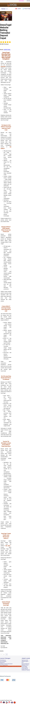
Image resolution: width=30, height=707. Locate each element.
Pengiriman (2, 662)
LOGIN (3, 12)
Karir (23, 662)
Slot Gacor (7, 545)
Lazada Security (25, 668)
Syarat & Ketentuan (25, 663)
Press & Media (24, 666)
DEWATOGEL (21, 0)
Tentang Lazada (25, 660)
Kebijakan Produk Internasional (6, 663)
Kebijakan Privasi (25, 665)
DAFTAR (9, 12)
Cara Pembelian (3, 661)
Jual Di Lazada (25, 667)
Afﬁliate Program (25, 661)
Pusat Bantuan (3, 660)
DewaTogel (3, 66)
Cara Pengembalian (4, 665)
